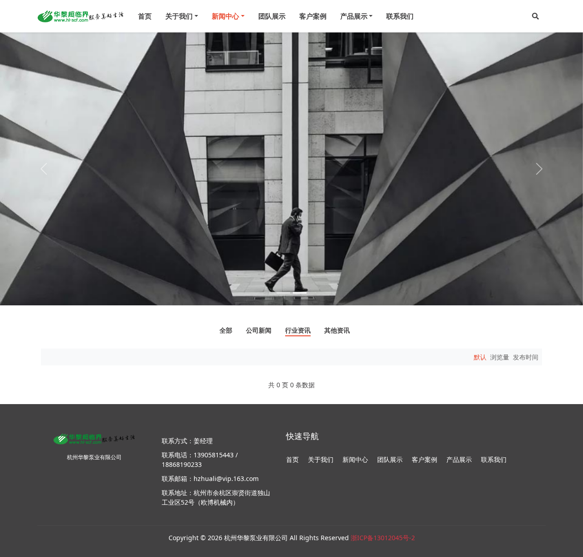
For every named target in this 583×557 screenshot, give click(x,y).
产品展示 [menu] (354, 15)
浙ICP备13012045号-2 (383, 537)
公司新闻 (258, 330)
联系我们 (400, 15)
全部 (226, 330)
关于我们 (320, 459)
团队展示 (272, 15)
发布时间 (525, 357)
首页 (145, 15)
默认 (480, 357)
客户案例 (313, 15)
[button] (535, 16)
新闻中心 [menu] (225, 15)
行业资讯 (298, 330)
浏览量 (499, 357)
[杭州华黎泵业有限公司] (80, 16)
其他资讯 (337, 330)
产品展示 (459, 459)
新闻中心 (355, 459)
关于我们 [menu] (179, 15)
